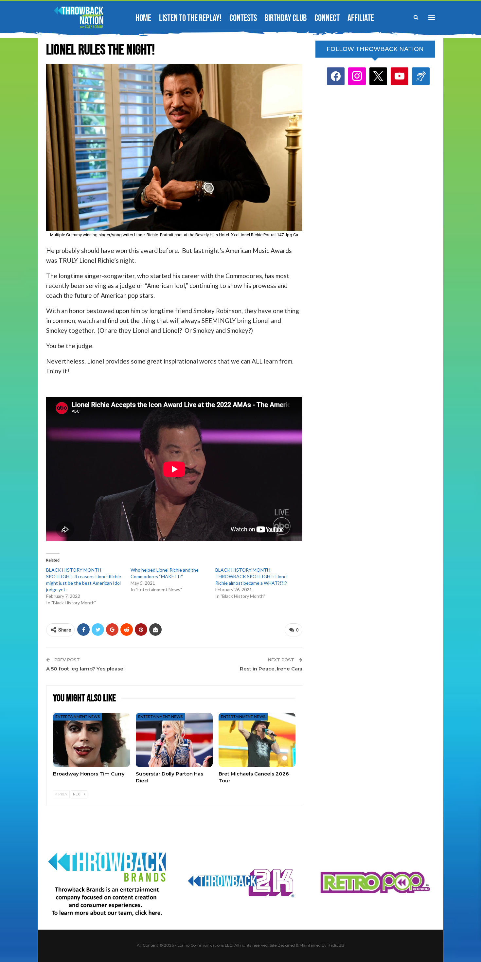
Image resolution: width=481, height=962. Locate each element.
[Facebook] (336, 76)
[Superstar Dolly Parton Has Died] (174, 740)
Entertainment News (77, 716)
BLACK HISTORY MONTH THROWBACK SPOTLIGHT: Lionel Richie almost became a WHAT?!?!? (251, 576)
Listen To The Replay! (190, 18)
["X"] (378, 76)
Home (143, 18)
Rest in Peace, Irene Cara (271, 669)
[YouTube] (399, 76)
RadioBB (336, 945)
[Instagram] (357, 76)
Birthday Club (286, 18)
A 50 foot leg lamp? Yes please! (85, 669)
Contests (243, 18)
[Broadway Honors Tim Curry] (91, 740)
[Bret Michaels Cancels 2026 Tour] (257, 740)
